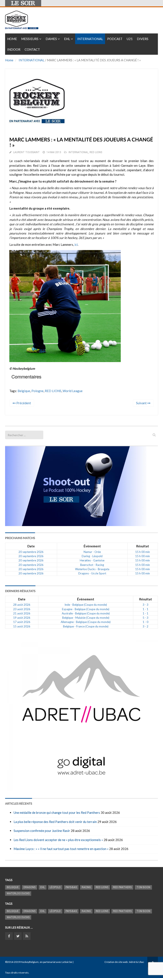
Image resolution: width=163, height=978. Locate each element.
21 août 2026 (21, 613)
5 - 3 (145, 617)
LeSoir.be (67, 962)
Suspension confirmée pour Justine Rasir (42, 831)
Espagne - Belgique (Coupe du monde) (85, 609)
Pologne (37, 391)
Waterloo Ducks (18, 893)
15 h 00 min (142, 552)
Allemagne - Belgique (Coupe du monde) (86, 622)
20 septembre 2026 (31, 552)
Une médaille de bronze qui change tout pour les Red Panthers (57, 812)
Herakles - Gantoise (92, 560)
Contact (32, 49)
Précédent (23, 403)
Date (31, 546)
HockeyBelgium (29, 962)
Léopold (55, 887)
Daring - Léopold (92, 556)
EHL (67, 39)
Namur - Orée (92, 552)
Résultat (142, 546)
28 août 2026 (21, 604)
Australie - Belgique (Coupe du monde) (86, 613)
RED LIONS (96, 152)
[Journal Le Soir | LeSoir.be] (23, 3)
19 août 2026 (21, 617)
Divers (142, 39)
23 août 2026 (21, 609)
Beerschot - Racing (92, 565)
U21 (130, 39)
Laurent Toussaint (26, 152)
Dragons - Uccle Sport (92, 573)
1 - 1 (145, 609)
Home (12, 39)
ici (76, 244)
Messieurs (29, 39)
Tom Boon (143, 887)
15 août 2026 (21, 626)
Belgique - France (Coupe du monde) (85, 626)
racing (86, 887)
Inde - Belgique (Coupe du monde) (86, 604)
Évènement (92, 546)
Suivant (141, 403)
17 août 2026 (21, 622)
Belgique (24, 391)
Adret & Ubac (136, 962)
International (90, 39)
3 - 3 (145, 604)
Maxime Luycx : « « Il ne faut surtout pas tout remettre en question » (61, 849)
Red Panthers (122, 887)
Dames (51, 39)
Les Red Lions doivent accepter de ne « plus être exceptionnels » (58, 840)
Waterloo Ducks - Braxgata (92, 569)
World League (73, 391)
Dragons (29, 887)
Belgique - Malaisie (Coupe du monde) (85, 617)
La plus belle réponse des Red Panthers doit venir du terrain (55, 822)
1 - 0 (145, 622)
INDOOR (13, 49)
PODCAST (114, 39)
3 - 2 (145, 626)
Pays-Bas (71, 887)
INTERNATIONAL (31, 60)
